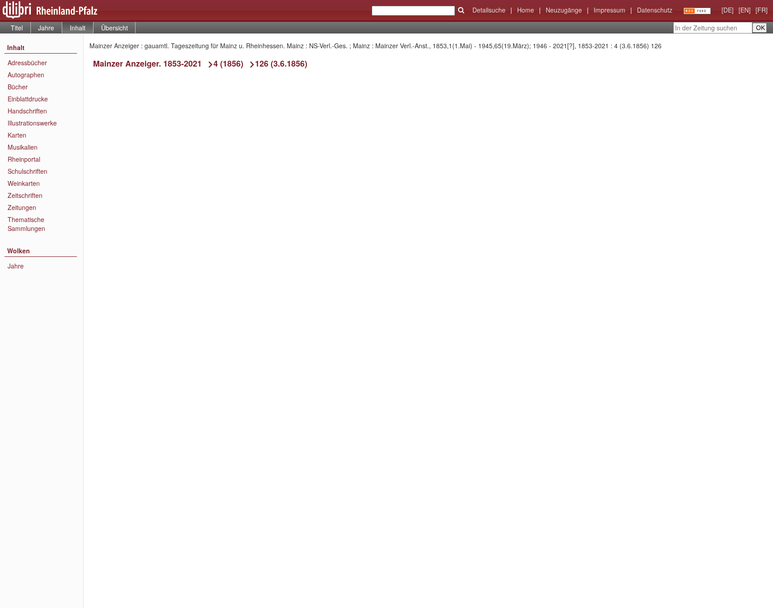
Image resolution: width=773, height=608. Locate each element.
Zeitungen (22, 207)
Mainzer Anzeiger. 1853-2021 (147, 63)
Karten (17, 134)
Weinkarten (24, 183)
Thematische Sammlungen (26, 224)
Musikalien (23, 147)
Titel (17, 27)
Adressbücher (27, 62)
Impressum (609, 9)
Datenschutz (654, 9)
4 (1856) (228, 63)
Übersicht (114, 27)
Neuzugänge (564, 9)
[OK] (461, 10)
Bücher (18, 86)
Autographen (26, 74)
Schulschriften (27, 171)
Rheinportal (24, 159)
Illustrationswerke (32, 122)
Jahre (46, 27)
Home (525, 9)
